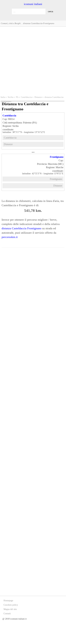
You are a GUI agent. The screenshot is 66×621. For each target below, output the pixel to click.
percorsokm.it (10, 237)
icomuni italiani (33, 4)
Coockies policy (11, 605)
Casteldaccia (26, 97)
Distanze (38, 97)
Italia (3, 97)
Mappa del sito (10, 609)
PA (17, 97)
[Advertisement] (33, 61)
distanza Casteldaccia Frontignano (21, 228)
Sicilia (10, 97)
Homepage (8, 600)
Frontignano (56, 157)
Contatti (7, 613)
